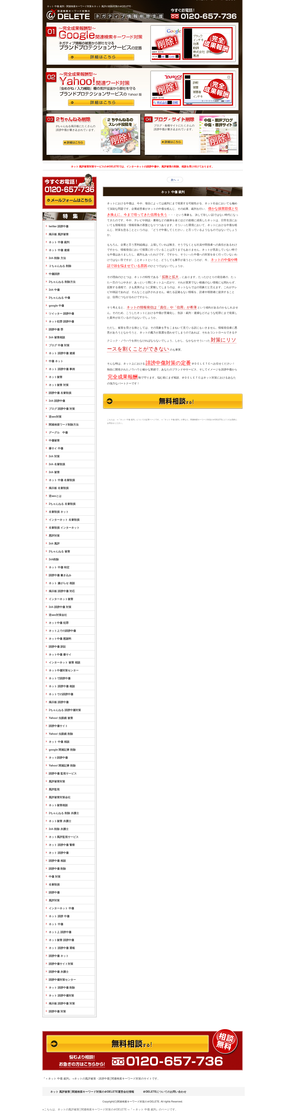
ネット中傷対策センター (64, 670)
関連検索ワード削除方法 (64, 424)
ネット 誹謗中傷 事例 (62, 369)
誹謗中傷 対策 (57, 1011)
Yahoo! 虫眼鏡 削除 (61, 733)
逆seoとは (55, 495)
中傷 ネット (56, 361)
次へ (175, 180)
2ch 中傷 (54, 289)
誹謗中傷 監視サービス (63, 773)
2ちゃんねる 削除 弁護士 (64, 813)
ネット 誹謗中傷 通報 (62, 947)
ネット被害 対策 (59, 384)
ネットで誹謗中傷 (60, 678)
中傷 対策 (55, 876)
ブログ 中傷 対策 (59, 345)
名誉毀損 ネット (59, 511)
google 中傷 (56, 305)
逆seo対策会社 (58, 614)
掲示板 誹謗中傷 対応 (62, 591)
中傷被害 (54, 440)
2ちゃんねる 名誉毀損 (62, 503)
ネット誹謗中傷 (58, 757)
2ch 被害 (54, 472)
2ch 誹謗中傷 (57, 400)
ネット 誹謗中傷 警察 (62, 844)
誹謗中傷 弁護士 (59, 971)
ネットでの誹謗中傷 (61, 694)
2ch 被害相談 (57, 337)
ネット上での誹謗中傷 (62, 630)
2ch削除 (54, 559)
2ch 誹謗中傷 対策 (60, 606)
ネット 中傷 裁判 (59, 242)
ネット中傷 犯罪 (59, 622)
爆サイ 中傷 (56, 448)
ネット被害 (55, 377)
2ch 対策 (54, 456)
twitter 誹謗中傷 (58, 226)
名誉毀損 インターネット (64, 527)
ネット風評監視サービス (64, 836)
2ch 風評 (54, 543)
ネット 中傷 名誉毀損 (62, 480)
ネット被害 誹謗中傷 (61, 940)
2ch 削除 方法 (57, 258)
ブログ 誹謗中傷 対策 (62, 408)
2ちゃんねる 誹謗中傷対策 (65, 710)
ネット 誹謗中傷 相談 (62, 686)
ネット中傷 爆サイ (60, 654)
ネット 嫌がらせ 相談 (62, 583)
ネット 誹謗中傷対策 (61, 995)
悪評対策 (54, 535)
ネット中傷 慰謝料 (60, 638)
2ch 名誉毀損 (57, 464)
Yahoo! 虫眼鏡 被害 (61, 718)
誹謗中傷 (54, 892)
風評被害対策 (57, 781)
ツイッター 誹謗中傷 (61, 313)
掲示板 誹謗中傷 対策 (62, 1003)
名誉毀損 (54, 884)
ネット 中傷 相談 (59, 741)
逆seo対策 (55, 416)
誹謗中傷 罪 (56, 329)
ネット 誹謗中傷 (59, 852)
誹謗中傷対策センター (62, 979)
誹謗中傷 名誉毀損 (60, 392)
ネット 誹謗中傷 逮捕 (62, 353)
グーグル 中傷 (58, 432)
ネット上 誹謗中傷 (60, 932)
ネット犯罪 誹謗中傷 (61, 321)
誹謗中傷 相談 (57, 860)
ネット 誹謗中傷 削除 (62, 987)
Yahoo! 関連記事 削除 (62, 765)
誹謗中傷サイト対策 (61, 963)
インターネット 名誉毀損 (64, 519)
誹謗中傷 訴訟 (57, 646)
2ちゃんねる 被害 (59, 551)
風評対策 (54, 900)
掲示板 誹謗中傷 (59, 702)
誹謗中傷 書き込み (60, 575)
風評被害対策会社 (60, 797)
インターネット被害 (61, 599)
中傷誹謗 (54, 273)
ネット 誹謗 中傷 (59, 916)
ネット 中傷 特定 (59, 567)
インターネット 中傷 (61, 908)
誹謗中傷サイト (58, 725)
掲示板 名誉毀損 (59, 488)
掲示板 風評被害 (59, 234)
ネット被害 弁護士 (60, 821)
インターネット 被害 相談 (64, 662)
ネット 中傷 (56, 924)
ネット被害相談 (58, 805)
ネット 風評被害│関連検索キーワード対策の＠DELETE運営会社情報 (92, 1091)
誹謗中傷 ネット (59, 955)
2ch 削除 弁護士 (59, 829)
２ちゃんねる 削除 (60, 266)
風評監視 (54, 789)
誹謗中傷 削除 (57, 868)
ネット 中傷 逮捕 (59, 250)
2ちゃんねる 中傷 (59, 297)
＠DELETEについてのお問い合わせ (164, 1091)
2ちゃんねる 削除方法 (62, 281)
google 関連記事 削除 (62, 749)
